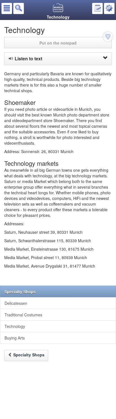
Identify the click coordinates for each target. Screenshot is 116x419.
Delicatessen (16, 303)
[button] (6, 8)
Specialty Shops (20, 291)
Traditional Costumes (23, 314)
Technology (15, 326)
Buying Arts (15, 338)
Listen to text (28, 58)
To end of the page (108, 37)
